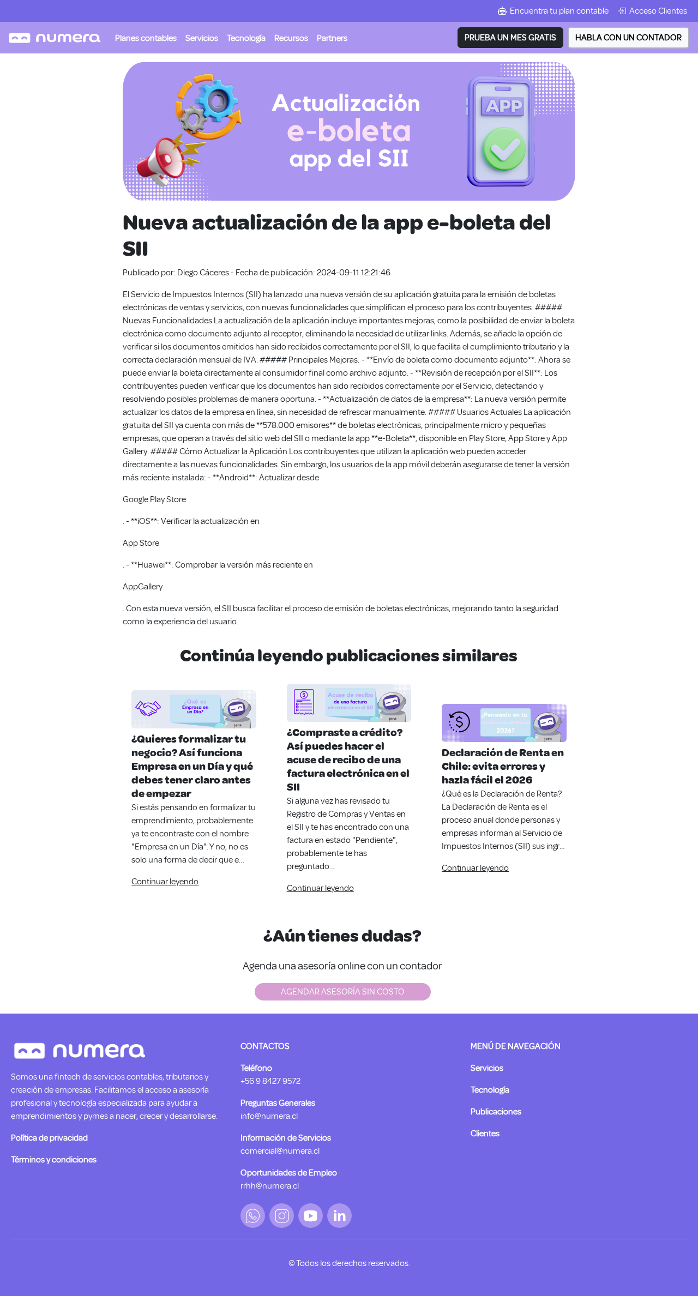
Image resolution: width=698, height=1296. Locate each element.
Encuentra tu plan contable (559, 10)
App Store (141, 543)
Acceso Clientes (658, 10)
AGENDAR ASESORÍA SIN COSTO (343, 991)
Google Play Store (154, 499)
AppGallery (143, 586)
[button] (201, 37)
